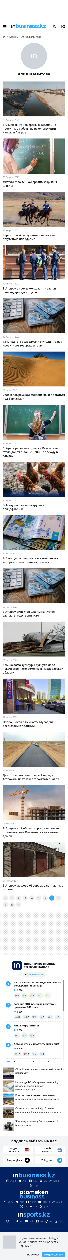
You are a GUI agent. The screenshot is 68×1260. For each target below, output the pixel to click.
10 (12, 904)
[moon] (55, 26)
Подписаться (53, 1254)
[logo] (30, 26)
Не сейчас (33, 1254)
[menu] (5, 26)
